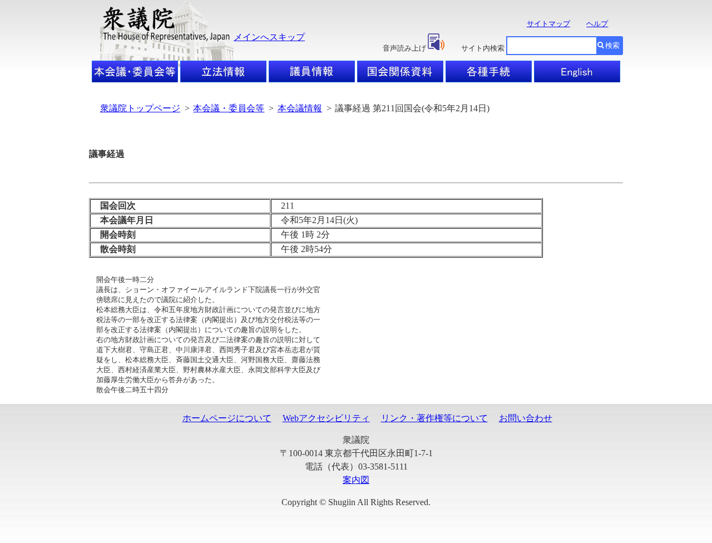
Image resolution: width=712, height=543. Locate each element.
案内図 (356, 480)
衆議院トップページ (140, 108)
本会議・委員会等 (228, 108)
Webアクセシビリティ (326, 418)
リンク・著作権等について (434, 418)
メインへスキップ (269, 37)
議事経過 (107, 154)
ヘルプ (597, 23)
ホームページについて (226, 418)
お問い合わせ (525, 418)
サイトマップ (548, 23)
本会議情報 (300, 108)
